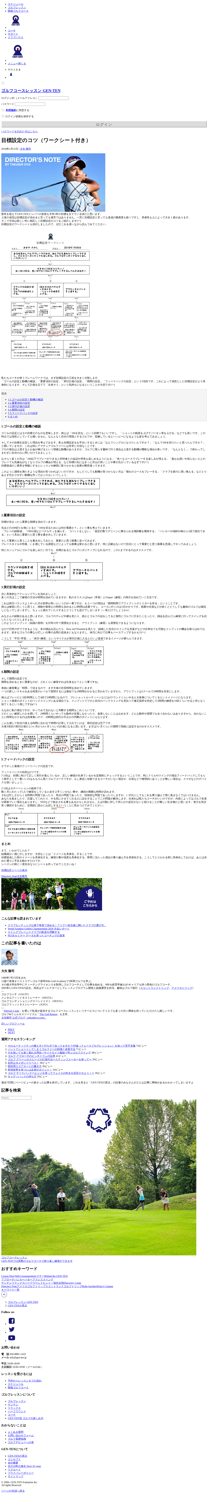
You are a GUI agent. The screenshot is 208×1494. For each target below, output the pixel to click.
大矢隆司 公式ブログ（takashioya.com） (23, 1017)
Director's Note (9, 876)
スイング (48, 1279)
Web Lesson (21, 1276)
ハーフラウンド (34, 1283)
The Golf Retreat (48, 1014)
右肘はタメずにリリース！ (23, 1062)
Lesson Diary (8, 1276)
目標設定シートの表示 (14, 870)
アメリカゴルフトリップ (31, 1286)
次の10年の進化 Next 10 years (24, 1466)
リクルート (14, 1469)
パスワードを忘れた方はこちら (19, 131)
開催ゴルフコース (18, 11)
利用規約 (11, 110)
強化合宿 (58, 1283)
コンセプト (14, 1459)
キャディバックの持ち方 (22, 1076)
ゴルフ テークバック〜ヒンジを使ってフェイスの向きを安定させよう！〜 (51, 1073)
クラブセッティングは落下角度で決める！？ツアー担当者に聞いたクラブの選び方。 (57, 925)
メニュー (13, 63)
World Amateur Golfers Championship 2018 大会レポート (39, 928)
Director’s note (11, 1010)
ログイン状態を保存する (19, 116)
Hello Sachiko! (89, 1286)
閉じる (22, 63)
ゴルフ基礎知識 (17, 1438)
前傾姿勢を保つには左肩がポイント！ (30, 1069)
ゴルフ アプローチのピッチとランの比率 (31, 1056)
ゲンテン (6, 1283)
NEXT (11, 1032)
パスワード (7, 104)
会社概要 (13, 1462)
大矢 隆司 (25, 148)
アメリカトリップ (181, 988)
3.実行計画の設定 (19, 406)
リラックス (18, 1283)
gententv (32, 1276)
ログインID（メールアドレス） (19, 98)
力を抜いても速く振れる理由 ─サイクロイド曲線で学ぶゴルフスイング (49, 1052)
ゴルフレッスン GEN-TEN (23, 1302)
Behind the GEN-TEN (56, 1276)
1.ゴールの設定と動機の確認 (25, 399)
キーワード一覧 (10, 1289)
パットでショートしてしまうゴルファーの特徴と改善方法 (41, 1049)
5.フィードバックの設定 (23, 413)
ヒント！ (48, 1283)
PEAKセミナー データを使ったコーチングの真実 (36, 935)
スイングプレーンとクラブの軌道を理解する (34, 932)
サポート (13, 34)
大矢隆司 (22, 876)
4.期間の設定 (16, 409)
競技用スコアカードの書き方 (25, 1066)
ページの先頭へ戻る (13, 1490)
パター (28, 1279)
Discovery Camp (72, 1283)
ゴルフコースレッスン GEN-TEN (30, 91)
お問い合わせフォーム (21, 1435)
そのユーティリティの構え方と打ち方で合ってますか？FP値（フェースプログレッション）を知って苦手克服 (72, 1045)
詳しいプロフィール (13, 1023)
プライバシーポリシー (21, 1473)
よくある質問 (15, 1432)
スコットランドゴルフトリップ (64, 1286)
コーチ (12, 30)
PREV (11, 1029)
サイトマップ (15, 1476)
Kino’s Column (105, 1286)
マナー (40, 1276)
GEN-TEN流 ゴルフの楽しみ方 (25, 1418)
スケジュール (15, 4)
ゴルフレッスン (17, 7)
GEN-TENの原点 (17, 1305)
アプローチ (7, 1279)
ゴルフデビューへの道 (21, 1442)
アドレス (37, 1279)
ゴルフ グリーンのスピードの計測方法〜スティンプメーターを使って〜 (50, 1059)
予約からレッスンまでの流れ (25, 1380)
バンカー (19, 1279)
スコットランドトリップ (154, 988)
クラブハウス (15, 37)
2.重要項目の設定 (19, 403)
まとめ (13, 416)
